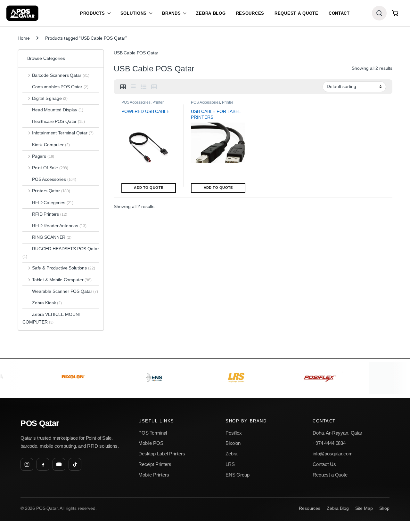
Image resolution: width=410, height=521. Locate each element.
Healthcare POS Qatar (58, 121)
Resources (250, 13)
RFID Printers (49, 214)
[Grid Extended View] (133, 87)
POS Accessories (136, 102)
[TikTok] (75, 464)
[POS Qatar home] (22, 13)
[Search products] (379, 13)
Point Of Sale (50, 167)
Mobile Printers (153, 474)
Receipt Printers (154, 464)
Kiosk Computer (51, 144)
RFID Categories (52, 202)
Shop (384, 508)
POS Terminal (152, 433)
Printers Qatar (51, 190)
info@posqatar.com (333, 453)
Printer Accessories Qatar (142, 104)
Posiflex (234, 433)
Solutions (133, 13)
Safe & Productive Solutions (63, 267)
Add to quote (148, 187)
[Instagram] (26, 464)
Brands (171, 13)
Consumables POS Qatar (60, 86)
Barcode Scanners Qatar (60, 75)
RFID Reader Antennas (59, 225)
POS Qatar (39, 423)
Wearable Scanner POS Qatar (65, 291)
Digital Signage (50, 98)
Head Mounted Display (57, 109)
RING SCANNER (51, 237)
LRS (230, 464)
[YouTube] (59, 464)
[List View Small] (154, 87)
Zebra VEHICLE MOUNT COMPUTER (51, 318)
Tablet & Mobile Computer (62, 279)
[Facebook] (43, 464)
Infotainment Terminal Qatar (63, 132)
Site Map (364, 508)
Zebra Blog (211, 13)
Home (23, 38)
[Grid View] (123, 87)
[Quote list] (395, 13)
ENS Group (238, 474)
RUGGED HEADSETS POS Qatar (60, 252)
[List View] (143, 87)
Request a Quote (296, 13)
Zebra (231, 453)
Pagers (43, 156)
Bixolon (233, 443)
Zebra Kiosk (47, 302)
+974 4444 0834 (329, 443)
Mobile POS (150, 443)
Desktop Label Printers (161, 453)
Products (92, 13)
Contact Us (324, 464)
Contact (339, 13)
